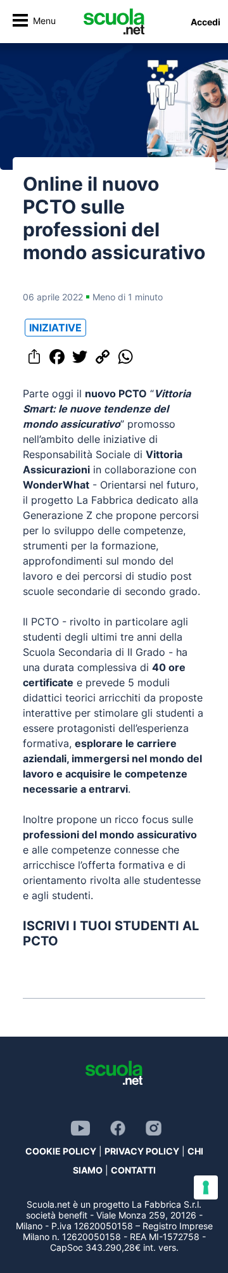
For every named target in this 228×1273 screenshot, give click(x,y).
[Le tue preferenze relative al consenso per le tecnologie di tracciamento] (206, 1187)
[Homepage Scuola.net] (114, 21)
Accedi (205, 21)
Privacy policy (141, 1151)
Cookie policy (60, 1151)
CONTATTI (133, 1170)
